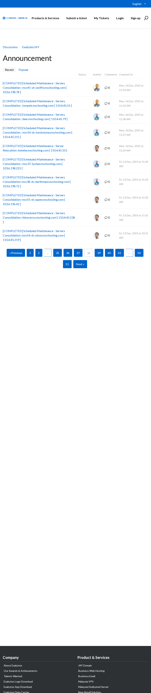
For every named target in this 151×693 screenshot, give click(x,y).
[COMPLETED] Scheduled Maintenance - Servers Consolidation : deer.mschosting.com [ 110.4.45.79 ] (35, 117)
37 (78, 253)
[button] (145, 18)
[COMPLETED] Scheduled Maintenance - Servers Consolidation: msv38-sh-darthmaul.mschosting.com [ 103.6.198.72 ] (37, 181)
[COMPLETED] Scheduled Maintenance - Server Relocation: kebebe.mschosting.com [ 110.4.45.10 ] (35, 148)
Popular (24, 69)
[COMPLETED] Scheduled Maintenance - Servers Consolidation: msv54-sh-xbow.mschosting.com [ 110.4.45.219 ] (34, 235)
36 (67, 253)
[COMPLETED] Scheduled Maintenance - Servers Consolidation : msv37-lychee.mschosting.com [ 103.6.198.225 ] (34, 164)
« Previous (15, 253)
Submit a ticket (76, 18)
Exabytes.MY (30, 47)
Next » (80, 264)
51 (67, 264)
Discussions (10, 47)
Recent (9, 69)
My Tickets (101, 18)
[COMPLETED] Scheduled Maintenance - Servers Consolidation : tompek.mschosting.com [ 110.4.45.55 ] (37, 103)
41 (119, 253)
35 (57, 253)
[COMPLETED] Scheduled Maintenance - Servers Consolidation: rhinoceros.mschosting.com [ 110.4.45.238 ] (39, 217)
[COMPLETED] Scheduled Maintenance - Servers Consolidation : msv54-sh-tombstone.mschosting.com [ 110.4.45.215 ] (37, 132)
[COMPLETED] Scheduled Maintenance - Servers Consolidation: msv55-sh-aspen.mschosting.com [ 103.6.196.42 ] (34, 199)
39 (99, 253)
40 (109, 253)
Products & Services (45, 18)
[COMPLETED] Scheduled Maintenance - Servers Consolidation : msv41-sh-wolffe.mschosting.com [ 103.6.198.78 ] (35, 87)
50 (139, 253)
